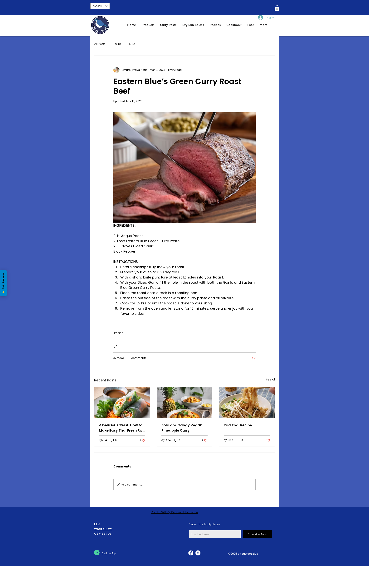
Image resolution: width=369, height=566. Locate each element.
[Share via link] (115, 346)
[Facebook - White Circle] (190, 552)
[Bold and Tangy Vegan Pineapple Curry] (184, 402)
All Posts (99, 44)
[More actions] (253, 70)
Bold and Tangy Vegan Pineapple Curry (181, 428)
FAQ (132, 44)
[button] (100, 6)
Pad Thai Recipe (238, 425)
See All (270, 379)
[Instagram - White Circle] (197, 552)
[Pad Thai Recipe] (247, 402)
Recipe (117, 44)
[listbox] (100, 6)
